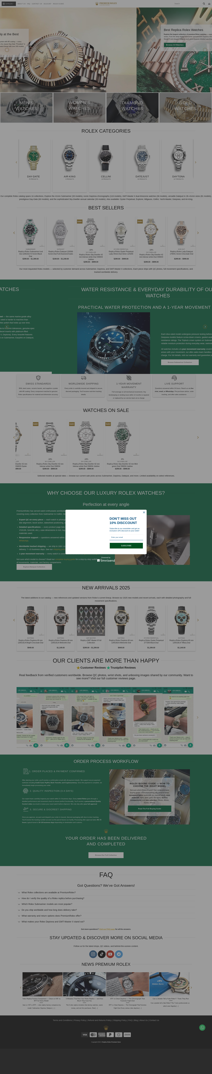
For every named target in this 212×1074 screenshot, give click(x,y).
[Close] (144, 510)
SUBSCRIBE (126, 543)
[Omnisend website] (106, 562)
